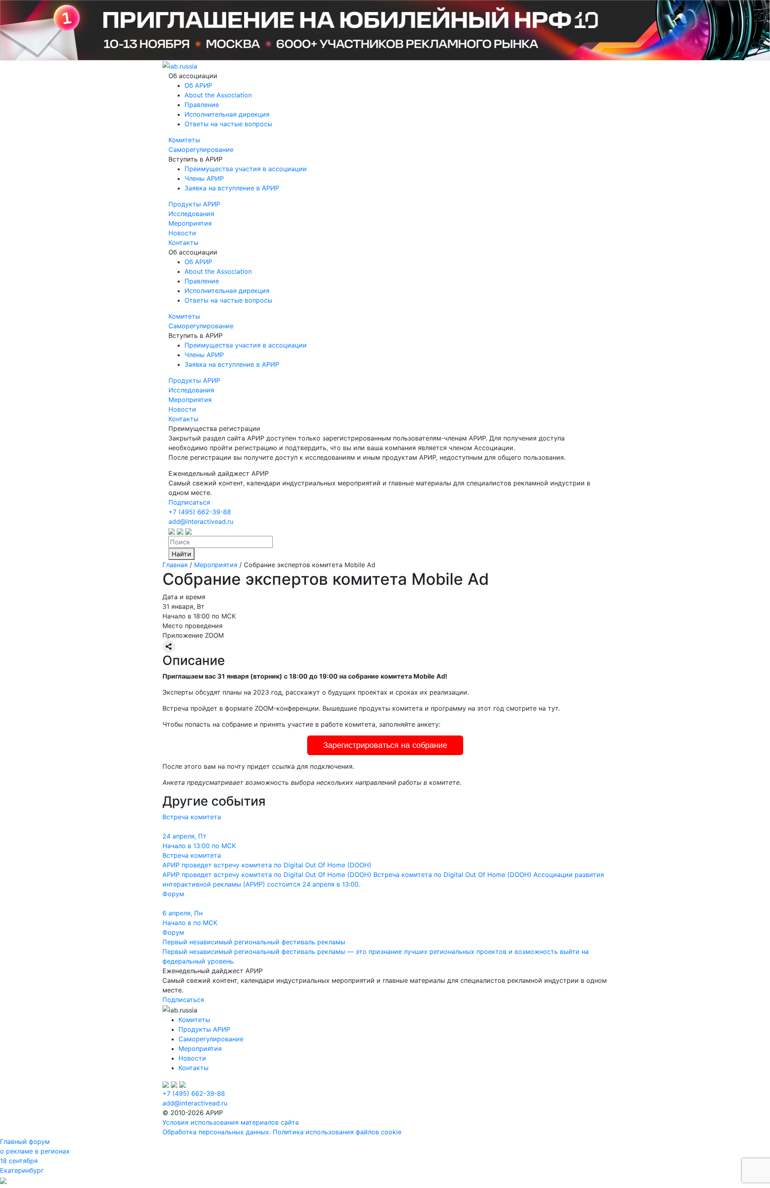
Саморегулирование (200, 149)
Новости (182, 233)
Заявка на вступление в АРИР (231, 188)
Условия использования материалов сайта (230, 1122)
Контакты (183, 242)
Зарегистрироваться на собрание (385, 745)
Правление (201, 105)
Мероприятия (190, 223)
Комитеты (184, 140)
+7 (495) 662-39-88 (199, 512)
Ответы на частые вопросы (228, 124)
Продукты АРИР (194, 204)
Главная (175, 565)
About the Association (218, 95)
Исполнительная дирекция (227, 114)
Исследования (191, 214)
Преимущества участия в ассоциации (245, 169)
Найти (181, 554)
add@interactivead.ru (200, 521)
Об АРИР (198, 85)
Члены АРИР (204, 178)
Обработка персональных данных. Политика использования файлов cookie (281, 1132)
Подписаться (189, 502)
